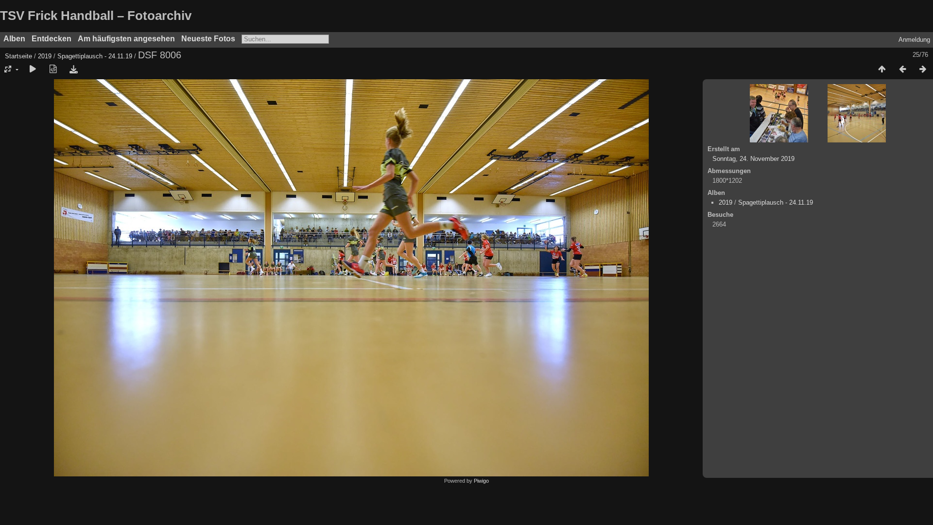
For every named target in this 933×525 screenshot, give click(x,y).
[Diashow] (32, 69)
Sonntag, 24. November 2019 (753, 158)
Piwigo (481, 481)
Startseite (18, 56)
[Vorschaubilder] (882, 69)
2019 (45, 56)
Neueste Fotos (208, 39)
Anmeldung (914, 39)
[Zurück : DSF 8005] (902, 69)
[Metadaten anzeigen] (53, 69)
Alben (14, 39)
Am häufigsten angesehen (126, 39)
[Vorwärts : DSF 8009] (923, 69)
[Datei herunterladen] (73, 69)
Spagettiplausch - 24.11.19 (94, 56)
